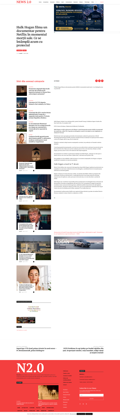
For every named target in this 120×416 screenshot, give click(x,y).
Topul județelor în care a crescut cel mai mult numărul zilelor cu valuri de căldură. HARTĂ (47, 404)
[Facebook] (96, 81)
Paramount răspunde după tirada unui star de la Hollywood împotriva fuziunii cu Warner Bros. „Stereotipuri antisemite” (26, 166)
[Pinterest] (102, 81)
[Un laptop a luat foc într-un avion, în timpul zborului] (26, 392)
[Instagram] (83, 404)
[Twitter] (99, 81)
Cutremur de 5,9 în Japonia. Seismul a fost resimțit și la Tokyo (26, 198)
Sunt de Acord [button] (89, 413)
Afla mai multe (73, 413)
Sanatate (30, 134)
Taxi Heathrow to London (21, 330)
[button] (102, 2)
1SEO (20, 292)
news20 (20, 53)
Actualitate (19, 50)
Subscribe (91, 398)
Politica (24, 50)
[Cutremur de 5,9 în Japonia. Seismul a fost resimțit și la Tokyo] (21, 102)
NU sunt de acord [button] (80, 413)
